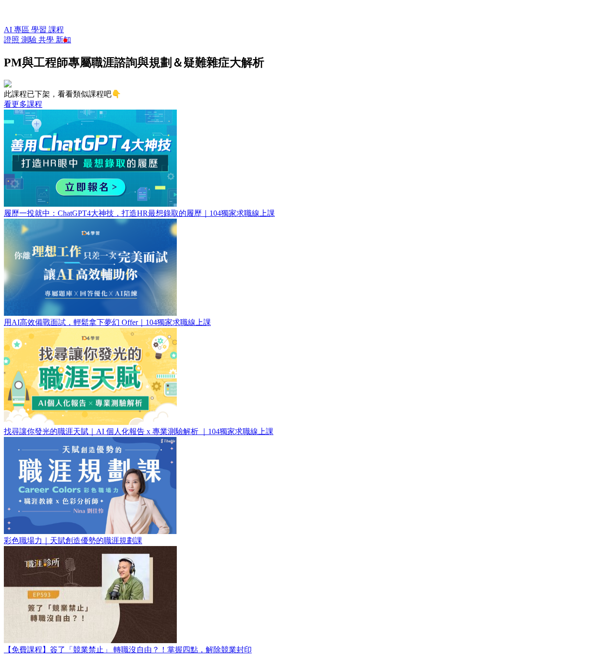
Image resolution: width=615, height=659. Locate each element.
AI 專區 (17, 29)
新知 (63, 40)
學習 (40, 29)
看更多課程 (23, 104)
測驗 (29, 40)
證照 (12, 40)
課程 (56, 29)
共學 (47, 40)
